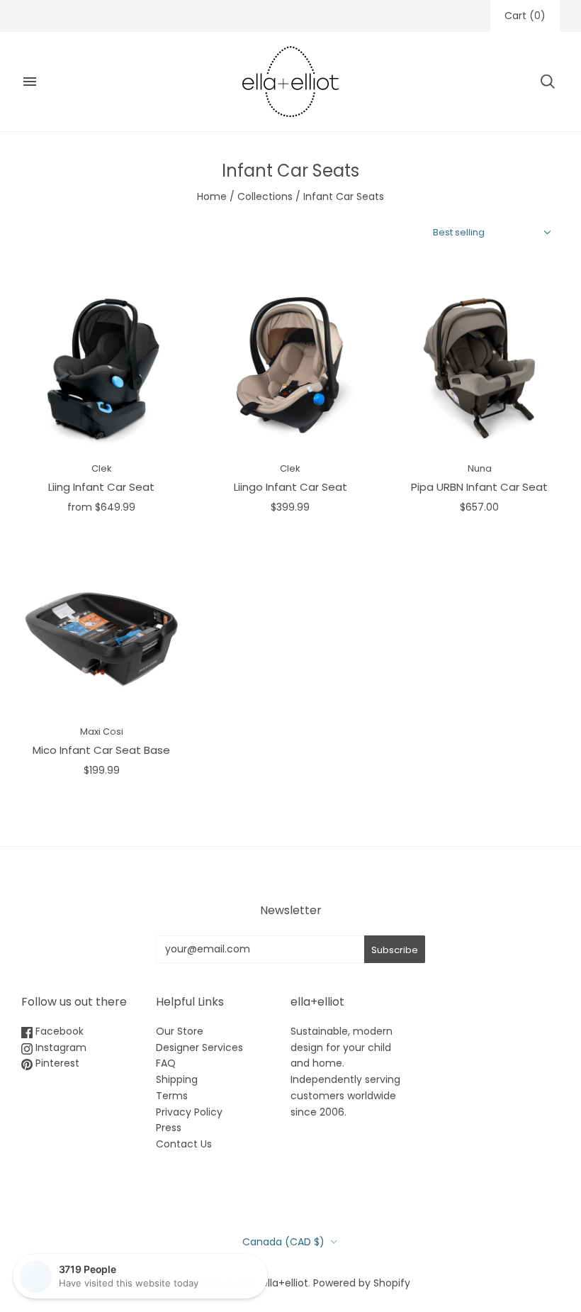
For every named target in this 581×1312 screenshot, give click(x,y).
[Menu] (29, 81)
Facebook (58, 1031)
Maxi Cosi (101, 731)
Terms (172, 1096)
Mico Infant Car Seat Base (101, 750)
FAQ (166, 1063)
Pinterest (56, 1063)
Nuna (480, 468)
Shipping (177, 1079)
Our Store (179, 1031)
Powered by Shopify (361, 1283)
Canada (283, 1242)
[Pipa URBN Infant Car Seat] (479, 367)
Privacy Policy (189, 1112)
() (525, 16)
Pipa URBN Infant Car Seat (479, 486)
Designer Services (199, 1047)
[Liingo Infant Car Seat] (290, 367)
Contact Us (184, 1144)
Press (168, 1128)
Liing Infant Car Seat (101, 486)
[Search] (548, 82)
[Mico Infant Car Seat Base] (101, 631)
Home (212, 196)
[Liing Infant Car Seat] (101, 367)
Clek (101, 468)
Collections (265, 196)
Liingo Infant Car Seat (290, 486)
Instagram (59, 1047)
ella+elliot (284, 1283)
